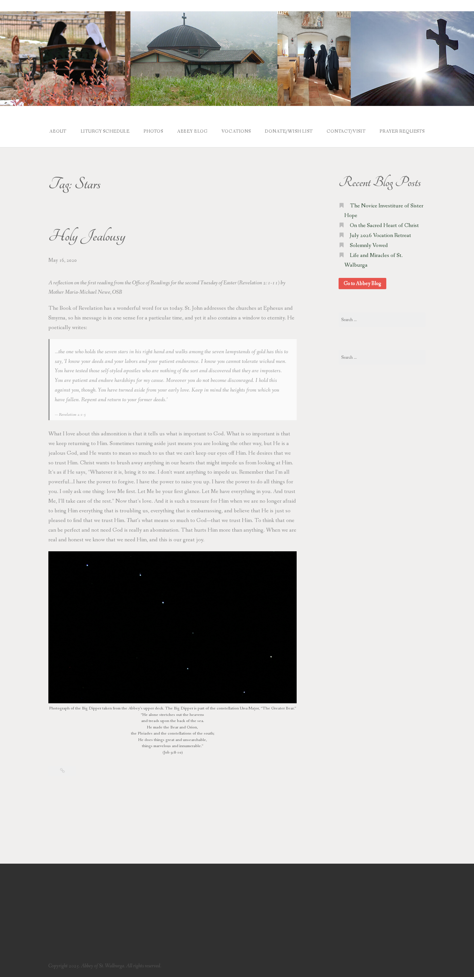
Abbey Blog (192, 131)
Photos (153, 131)
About (57, 131)
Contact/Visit (346, 131)
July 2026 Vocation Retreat (380, 235)
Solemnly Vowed (369, 245)
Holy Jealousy (86, 236)
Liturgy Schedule (105, 131)
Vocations (236, 131)
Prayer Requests (402, 131)
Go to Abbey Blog (362, 283)
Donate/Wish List (288, 131)
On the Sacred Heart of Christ (384, 225)
